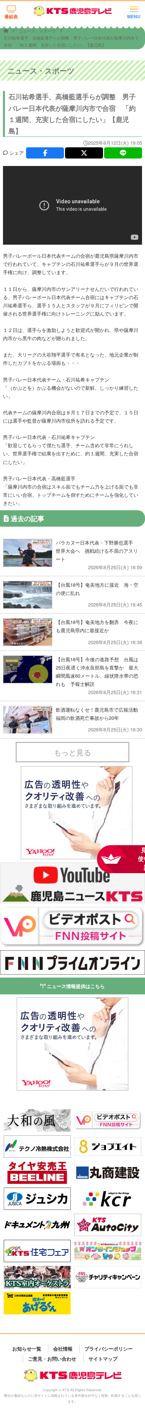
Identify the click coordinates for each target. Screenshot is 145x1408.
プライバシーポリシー (108, 1348)
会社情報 (62, 1348)
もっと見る (72, 752)
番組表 (11, 16)
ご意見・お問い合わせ (52, 1358)
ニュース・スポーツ (38, 31)
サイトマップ (102, 1358)
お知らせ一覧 (26, 1348)
